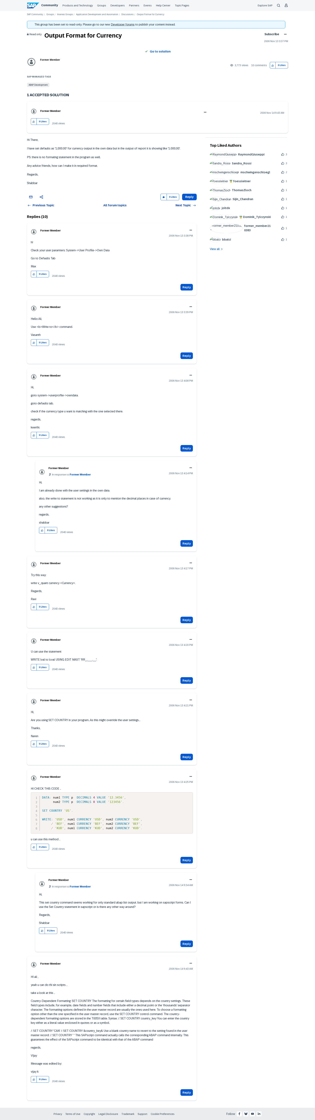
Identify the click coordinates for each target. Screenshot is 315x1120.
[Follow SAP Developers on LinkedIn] (259, 1113)
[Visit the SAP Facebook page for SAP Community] (239, 1113)
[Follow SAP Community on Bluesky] (245, 1113)
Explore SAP (265, 5)
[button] (273, 65)
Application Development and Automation (97, 14)
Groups (101, 5)
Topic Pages (182, 5)
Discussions (127, 14)
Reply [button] (189, 196)
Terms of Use (72, 1114)
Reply (186, 287)
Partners (134, 5)
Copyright (89, 1114)
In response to (71, 474)
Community (49, 5)
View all (215, 249)
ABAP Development (38, 85)
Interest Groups (65, 14)
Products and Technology (78, 5)
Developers (117, 5)
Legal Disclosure (108, 1114)
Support (142, 1114)
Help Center (163, 5)
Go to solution (160, 51)
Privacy (58, 1114)
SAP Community (35, 14)
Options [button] (285, 34)
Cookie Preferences (162, 1114)
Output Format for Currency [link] (150, 14)
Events (148, 5)
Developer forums (123, 24)
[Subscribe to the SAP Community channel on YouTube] (252, 1113)
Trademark (127, 1114)
